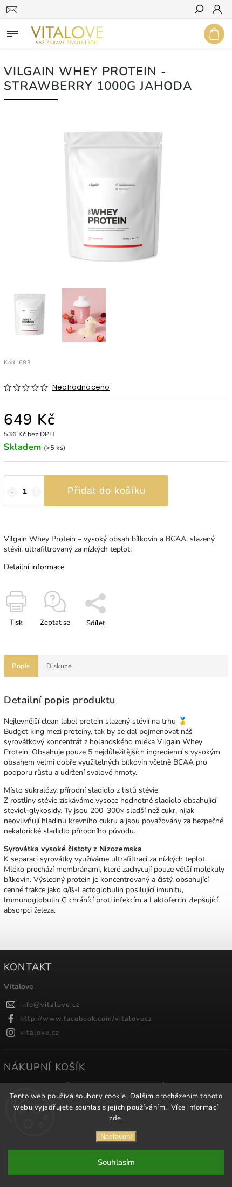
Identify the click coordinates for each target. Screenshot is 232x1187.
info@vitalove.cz (50, 1004)
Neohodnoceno (81, 387)
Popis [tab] (21, 665)
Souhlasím (116, 1162)
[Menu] (12, 32)
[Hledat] (198, 10)
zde (115, 1118)
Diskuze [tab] (59, 665)
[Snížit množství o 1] (12, 492)
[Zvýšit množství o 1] (36, 492)
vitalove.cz (39, 1032)
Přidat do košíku (106, 490)
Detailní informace (34, 567)
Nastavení (116, 1137)
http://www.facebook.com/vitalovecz (86, 1018)
